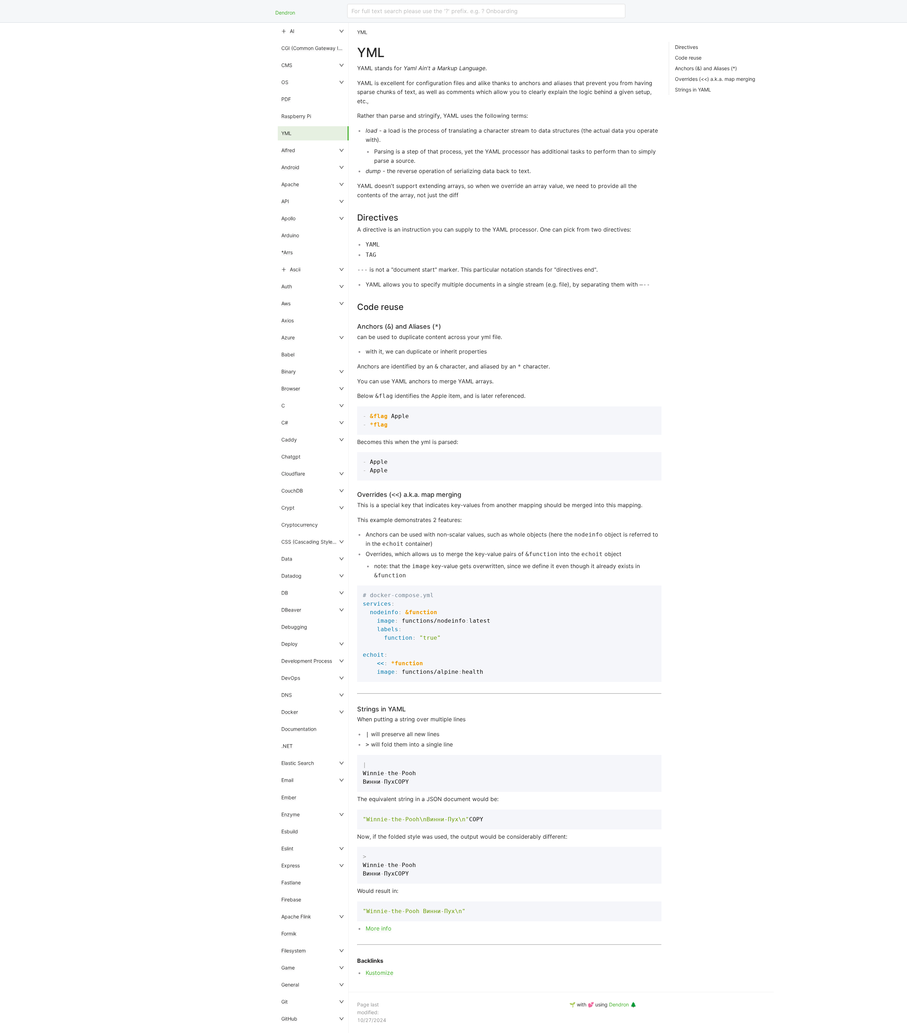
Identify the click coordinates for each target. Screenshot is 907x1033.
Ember (288, 797)
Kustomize (379, 972)
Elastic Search (297, 763)
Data (286, 559)
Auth (286, 286)
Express (290, 865)
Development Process (306, 661)
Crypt (287, 508)
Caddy (289, 440)
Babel (287, 354)
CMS (286, 65)
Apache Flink (296, 916)
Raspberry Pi (296, 116)
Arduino (290, 235)
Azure (288, 337)
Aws (286, 303)
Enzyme (290, 814)
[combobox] (486, 11)
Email (287, 780)
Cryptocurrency (299, 525)
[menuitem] (313, 31)
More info (378, 928)
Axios (287, 320)
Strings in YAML (693, 90)
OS (284, 82)
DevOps (290, 678)
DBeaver (291, 610)
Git (284, 1002)
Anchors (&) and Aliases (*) (706, 68)
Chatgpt (290, 457)
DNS (286, 695)
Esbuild (289, 831)
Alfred (288, 150)
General (290, 985)
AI (292, 31)
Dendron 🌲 (622, 1004)
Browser (290, 388)
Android (290, 167)
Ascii (295, 269)
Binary (288, 371)
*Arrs (287, 252)
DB (284, 593)
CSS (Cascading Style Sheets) (316, 542)
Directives (686, 47)
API (285, 201)
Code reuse (688, 58)
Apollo (288, 218)
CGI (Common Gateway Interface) (320, 48)
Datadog (291, 576)
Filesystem (293, 951)
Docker (289, 712)
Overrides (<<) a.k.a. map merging (715, 79)
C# (284, 423)
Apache (290, 184)
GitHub (289, 1019)
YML (286, 133)
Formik (289, 934)
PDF (286, 99)
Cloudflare (293, 474)
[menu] (313, 528)
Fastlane (291, 882)
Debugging (294, 627)
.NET (287, 746)
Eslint (287, 848)
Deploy (289, 644)
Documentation (298, 729)
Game (288, 968)
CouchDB (292, 491)
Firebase (291, 899)
